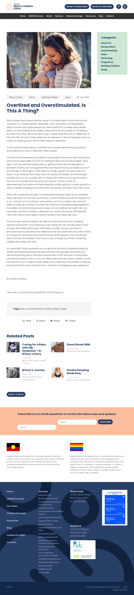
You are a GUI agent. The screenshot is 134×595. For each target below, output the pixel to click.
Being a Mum (15, 97)
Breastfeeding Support (48, 498)
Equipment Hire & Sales (48, 521)
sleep (55, 308)
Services (59, 16)
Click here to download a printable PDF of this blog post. (35, 292)
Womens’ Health (45, 565)
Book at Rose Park (77, 6)
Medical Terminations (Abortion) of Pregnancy (48, 542)
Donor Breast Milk (78, 344)
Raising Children (50, 97)
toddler (63, 308)
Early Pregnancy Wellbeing (49, 517)
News (32, 97)
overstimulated (34, 308)
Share (41, 321)
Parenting (106, 58)
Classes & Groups (74, 16)
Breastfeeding (84, 351)
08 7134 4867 (78, 535)
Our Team (12, 506)
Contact (110, 16)
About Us (26, 377)
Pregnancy (107, 62)
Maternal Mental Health (48, 537)
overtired (47, 308)
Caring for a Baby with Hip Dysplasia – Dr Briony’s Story (34, 349)
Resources (91, 16)
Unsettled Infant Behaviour (49, 559)
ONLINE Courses (36, 16)
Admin (9, 587)
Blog (101, 16)
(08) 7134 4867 (79, 501)
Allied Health (43, 572)
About (49, 16)
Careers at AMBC (16, 535)
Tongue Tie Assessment (48, 562)
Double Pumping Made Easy (78, 371)
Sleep (68, 97)
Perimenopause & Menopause (46, 548)
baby (23, 308)
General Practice (45, 524)
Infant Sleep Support (47, 533)
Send (28, 321)
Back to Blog (16, 394)
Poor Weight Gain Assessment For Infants (48, 554)
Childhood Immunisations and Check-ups (49, 503)
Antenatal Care (44, 495)
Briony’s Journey (33, 370)
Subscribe (105, 422)
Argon (124, 589)
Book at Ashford (102, 6)
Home (23, 16)
